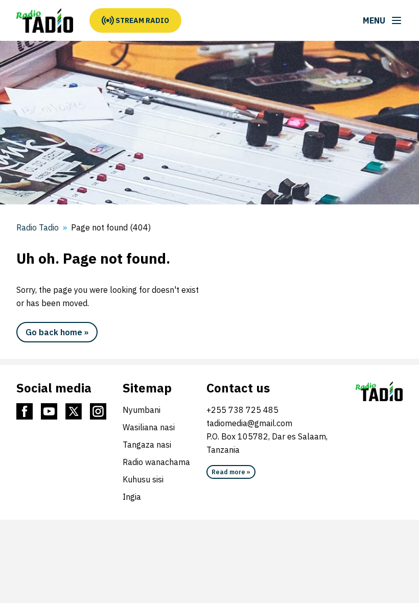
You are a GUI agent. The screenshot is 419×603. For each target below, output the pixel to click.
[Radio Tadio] (44, 20)
